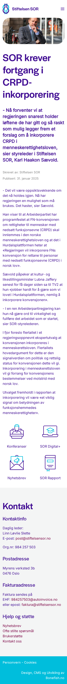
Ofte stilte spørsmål (18, 631)
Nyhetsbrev (12, 626)
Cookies (30, 662)
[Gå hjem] (20, 9)
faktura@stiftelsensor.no (41, 604)
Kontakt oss (12, 641)
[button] (62, 9)
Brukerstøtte (13, 636)
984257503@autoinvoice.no (34, 599)
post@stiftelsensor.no (33, 538)
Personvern (12, 662)
